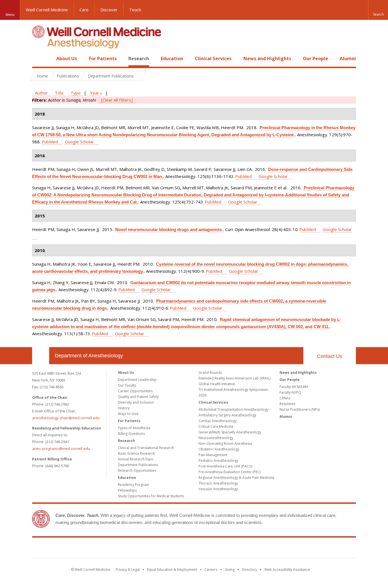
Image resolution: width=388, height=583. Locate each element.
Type (75, 93)
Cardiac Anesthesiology (218, 420)
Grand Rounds (210, 372)
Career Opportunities (135, 391)
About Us (66, 58)
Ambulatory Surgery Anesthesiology (227, 415)
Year (94, 93)
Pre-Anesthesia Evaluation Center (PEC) (229, 471)
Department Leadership (137, 379)
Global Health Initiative (217, 383)
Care (84, 9)
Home (38, 58)
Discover (109, 9)
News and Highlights (267, 58)
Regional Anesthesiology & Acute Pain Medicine (236, 477)
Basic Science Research (136, 453)
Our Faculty (127, 385)
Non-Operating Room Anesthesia (225, 443)
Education (172, 58)
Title (59, 93)
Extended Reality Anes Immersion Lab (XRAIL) (234, 378)
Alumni (348, 58)
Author (41, 93)
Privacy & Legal (128, 569)
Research (138, 58)
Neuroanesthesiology (216, 437)
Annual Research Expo (135, 459)
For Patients (103, 58)
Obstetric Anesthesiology (219, 449)
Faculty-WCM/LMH (293, 386)
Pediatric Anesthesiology (218, 460)
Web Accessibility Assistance (287, 569)
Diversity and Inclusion (136, 402)
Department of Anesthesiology (89, 355)
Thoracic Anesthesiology (218, 483)
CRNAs (284, 398)
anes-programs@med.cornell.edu (61, 448)
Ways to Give (128, 413)
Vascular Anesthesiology (218, 488)
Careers (211, 569)
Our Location (40, 355)
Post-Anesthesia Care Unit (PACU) (225, 466)
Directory (249, 569)
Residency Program (133, 484)
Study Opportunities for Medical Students (151, 496)
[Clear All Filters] (117, 100)
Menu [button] (10, 14)
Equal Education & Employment (172, 569)
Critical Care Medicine (216, 426)
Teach (135, 9)
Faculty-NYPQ (290, 392)
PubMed (49, 141)
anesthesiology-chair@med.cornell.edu (66, 417)
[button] (378, 10)
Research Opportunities (137, 470)
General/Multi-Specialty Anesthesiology (230, 432)
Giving (230, 569)
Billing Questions (131, 433)
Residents (287, 403)
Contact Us (329, 356)
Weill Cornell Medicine (47, 9)
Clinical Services (213, 58)
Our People (315, 58)
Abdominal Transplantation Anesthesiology (233, 409)
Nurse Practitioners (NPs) (299, 409)
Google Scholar (79, 141)
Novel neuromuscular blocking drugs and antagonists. (169, 229)
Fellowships (127, 490)
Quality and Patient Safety (138, 396)
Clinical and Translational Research (146, 447)
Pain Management (213, 454)
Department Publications (138, 464)
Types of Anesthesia (134, 427)
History (124, 408)
